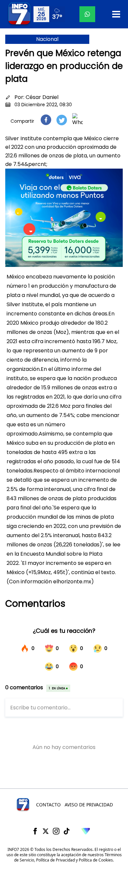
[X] (45, 831)
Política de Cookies (96, 860)
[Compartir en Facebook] (46, 119)
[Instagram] (56, 831)
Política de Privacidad (55, 860)
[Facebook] (35, 831)
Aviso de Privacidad (89, 804)
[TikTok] (66, 831)
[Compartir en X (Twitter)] (61, 119)
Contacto (48, 804)
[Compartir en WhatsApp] (77, 119)
